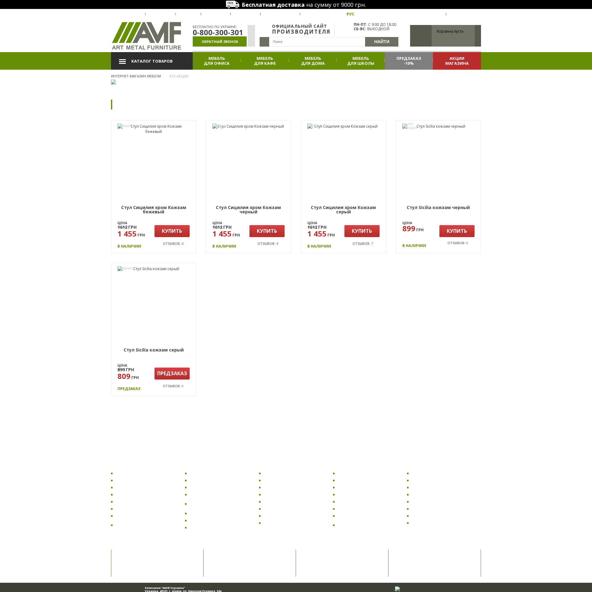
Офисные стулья (207, 473)
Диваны (346, 465)
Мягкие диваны (354, 508)
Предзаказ (172, 373)
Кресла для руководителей (143, 494)
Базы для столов (281, 522)
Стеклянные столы (283, 508)
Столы (269, 465)
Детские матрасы (430, 515)
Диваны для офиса (357, 480)
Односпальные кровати (436, 494)
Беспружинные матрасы (436, 508)
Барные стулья (205, 494)
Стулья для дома (207, 487)
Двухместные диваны (360, 515)
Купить (172, 231)
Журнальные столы (284, 501)
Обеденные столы (283, 494)
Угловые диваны (355, 494)
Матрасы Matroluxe (431, 501)
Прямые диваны (355, 487)
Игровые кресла (132, 508)
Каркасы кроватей (431, 480)
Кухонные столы (281, 487)
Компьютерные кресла (139, 480)
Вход (436, 14)
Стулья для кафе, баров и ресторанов (215, 503)
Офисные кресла (133, 473)
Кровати (421, 465)
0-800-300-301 (218, 32)
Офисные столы (280, 480)
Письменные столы (283, 515)
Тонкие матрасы (429, 522)
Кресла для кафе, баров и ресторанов (141, 525)
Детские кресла (132, 487)
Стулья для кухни (207, 480)
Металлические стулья (213, 527)
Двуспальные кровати (435, 487)
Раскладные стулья (209, 520)
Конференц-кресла (135, 515)
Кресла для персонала (138, 501)
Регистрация (463, 14)
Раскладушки (426, 473)
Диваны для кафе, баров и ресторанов (364, 525)
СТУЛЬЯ (196, 465)
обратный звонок (220, 41)
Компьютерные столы (286, 473)
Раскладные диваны (359, 473)
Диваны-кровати (355, 501)
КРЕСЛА (122, 465)
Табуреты (200, 513)
